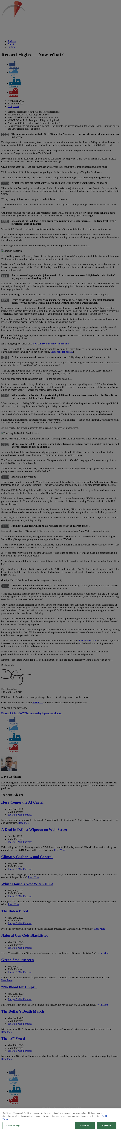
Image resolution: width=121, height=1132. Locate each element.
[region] (60, 1120)
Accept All (84, 1125)
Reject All (106, 1125)
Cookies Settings (12, 1125)
